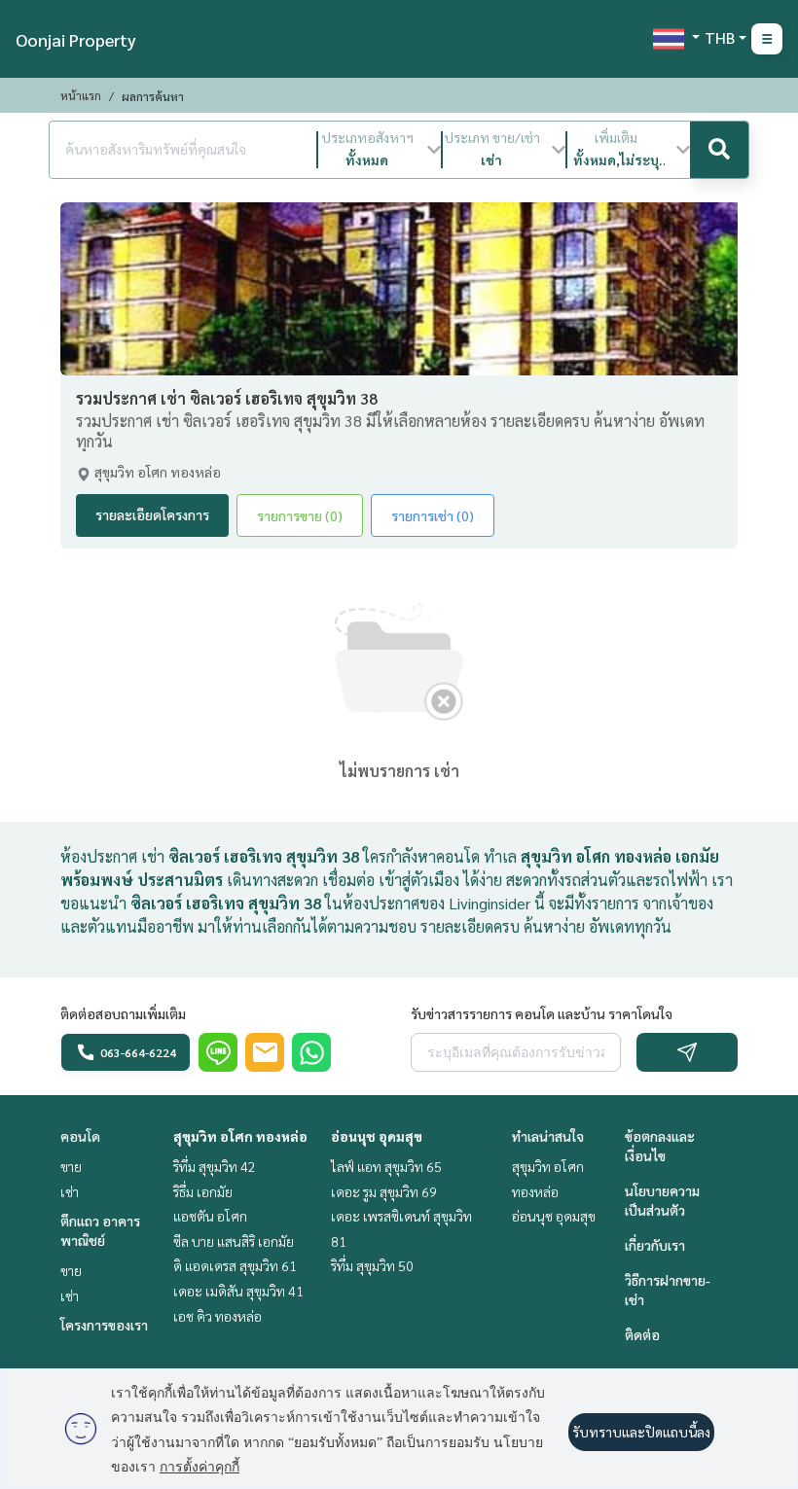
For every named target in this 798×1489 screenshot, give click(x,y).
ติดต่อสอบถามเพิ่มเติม (123, 1013)
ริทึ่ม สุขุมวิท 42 (214, 1166)
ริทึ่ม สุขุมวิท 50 (372, 1265)
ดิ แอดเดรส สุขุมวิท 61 (235, 1265)
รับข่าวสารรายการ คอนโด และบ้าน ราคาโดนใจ (541, 1013)
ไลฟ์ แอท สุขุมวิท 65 (386, 1166)
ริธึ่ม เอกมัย (203, 1191)
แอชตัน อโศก (210, 1215)
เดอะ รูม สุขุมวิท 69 (384, 1191)
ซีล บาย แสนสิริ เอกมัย (233, 1241)
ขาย (71, 1166)
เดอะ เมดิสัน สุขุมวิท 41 (238, 1290)
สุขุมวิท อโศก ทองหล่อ (240, 1136)
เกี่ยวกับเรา (655, 1245)
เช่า (69, 1191)
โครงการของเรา (104, 1324)
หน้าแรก (80, 95)
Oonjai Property (76, 39)
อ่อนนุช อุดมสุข (376, 1136)
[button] (379, 149)
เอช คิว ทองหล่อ (217, 1316)
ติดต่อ (642, 1334)
